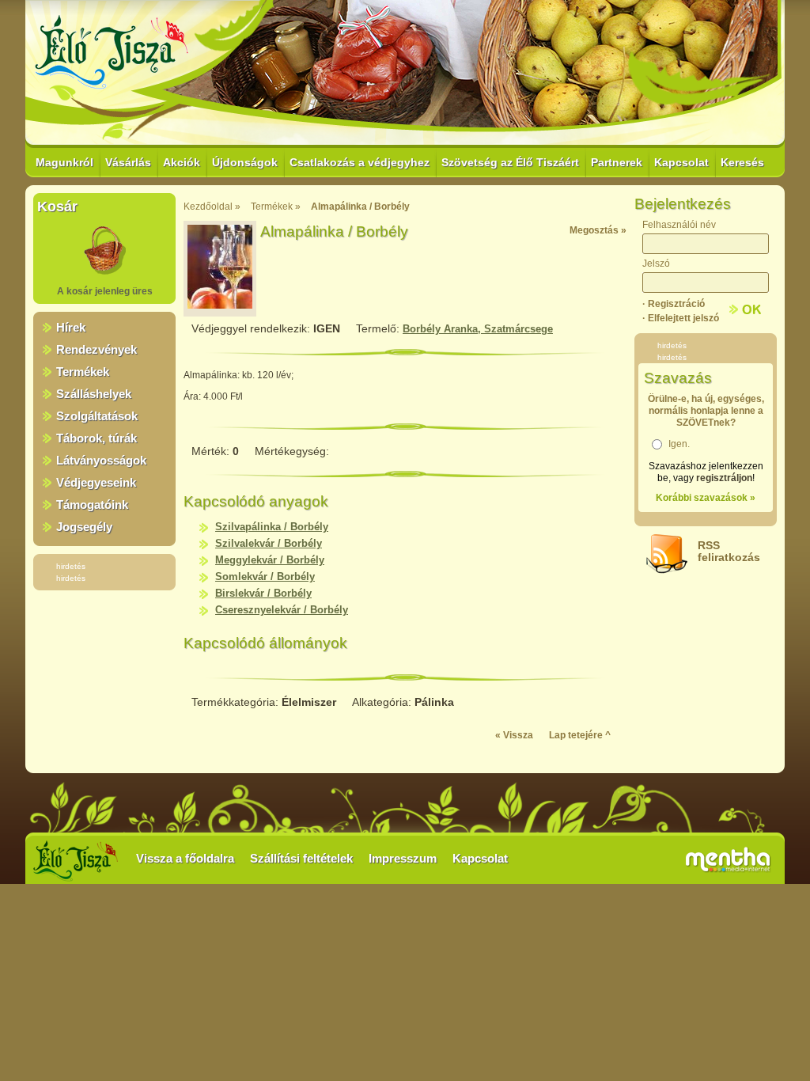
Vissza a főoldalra (185, 858)
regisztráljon (724, 478)
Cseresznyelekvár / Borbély (281, 610)
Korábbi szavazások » (705, 497)
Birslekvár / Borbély (263, 593)
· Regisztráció (673, 303)
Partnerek (616, 162)
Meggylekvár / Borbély (269, 560)
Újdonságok (245, 162)
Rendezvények (96, 349)
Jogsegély (84, 526)
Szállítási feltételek (301, 858)
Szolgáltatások (97, 416)
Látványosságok (101, 460)
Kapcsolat (681, 162)
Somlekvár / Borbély (265, 576)
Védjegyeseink (96, 482)
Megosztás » (598, 230)
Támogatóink (92, 504)
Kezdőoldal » (212, 206)
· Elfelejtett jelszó (680, 318)
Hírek (70, 327)
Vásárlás (128, 162)
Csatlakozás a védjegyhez (360, 162)
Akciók (181, 162)
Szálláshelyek (93, 393)
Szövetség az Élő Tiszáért (510, 162)
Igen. (679, 443)
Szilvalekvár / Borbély (268, 543)
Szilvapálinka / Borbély (271, 527)
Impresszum (403, 858)
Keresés (742, 162)
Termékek (82, 371)
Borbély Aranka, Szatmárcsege (478, 329)
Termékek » (276, 206)
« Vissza (514, 735)
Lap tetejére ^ (580, 735)
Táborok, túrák (96, 438)
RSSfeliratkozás (729, 551)
